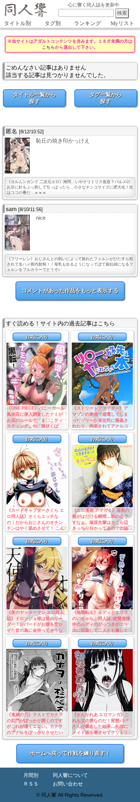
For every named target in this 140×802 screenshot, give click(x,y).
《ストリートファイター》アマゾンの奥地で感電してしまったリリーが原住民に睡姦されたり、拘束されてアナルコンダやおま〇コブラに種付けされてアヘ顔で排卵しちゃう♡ (100, 426)
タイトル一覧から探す (34, 97)
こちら (48, 47)
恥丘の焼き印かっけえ (63, 141)
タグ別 (53, 23)
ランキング (87, 23)
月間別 (30, 775)
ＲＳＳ (30, 784)
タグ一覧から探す (105, 97)
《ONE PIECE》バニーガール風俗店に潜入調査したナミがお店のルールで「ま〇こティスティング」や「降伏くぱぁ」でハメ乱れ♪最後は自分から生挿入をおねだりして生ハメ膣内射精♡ (36, 426)
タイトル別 (17, 23)
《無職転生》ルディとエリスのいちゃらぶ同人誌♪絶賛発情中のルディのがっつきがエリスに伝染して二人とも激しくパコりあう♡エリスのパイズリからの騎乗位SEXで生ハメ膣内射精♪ (101, 630)
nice (41, 218)
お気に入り (36, 336)
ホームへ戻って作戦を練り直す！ (70, 753)
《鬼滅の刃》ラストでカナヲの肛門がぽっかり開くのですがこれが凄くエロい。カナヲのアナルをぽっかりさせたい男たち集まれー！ (35, 726)
